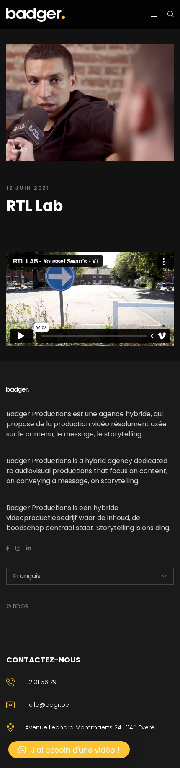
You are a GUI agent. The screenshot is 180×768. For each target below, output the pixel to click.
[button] (69, 749)
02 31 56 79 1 (42, 682)
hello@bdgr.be (47, 705)
